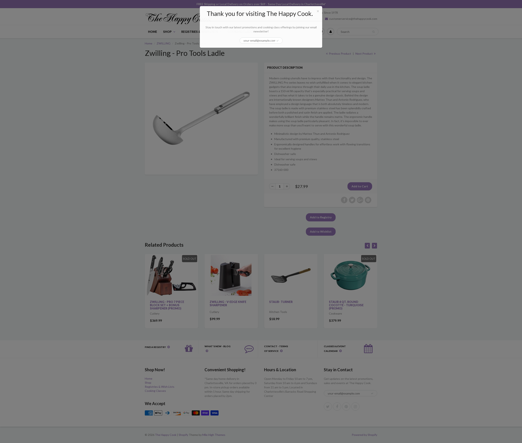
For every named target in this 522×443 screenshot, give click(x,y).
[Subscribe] (277, 41)
